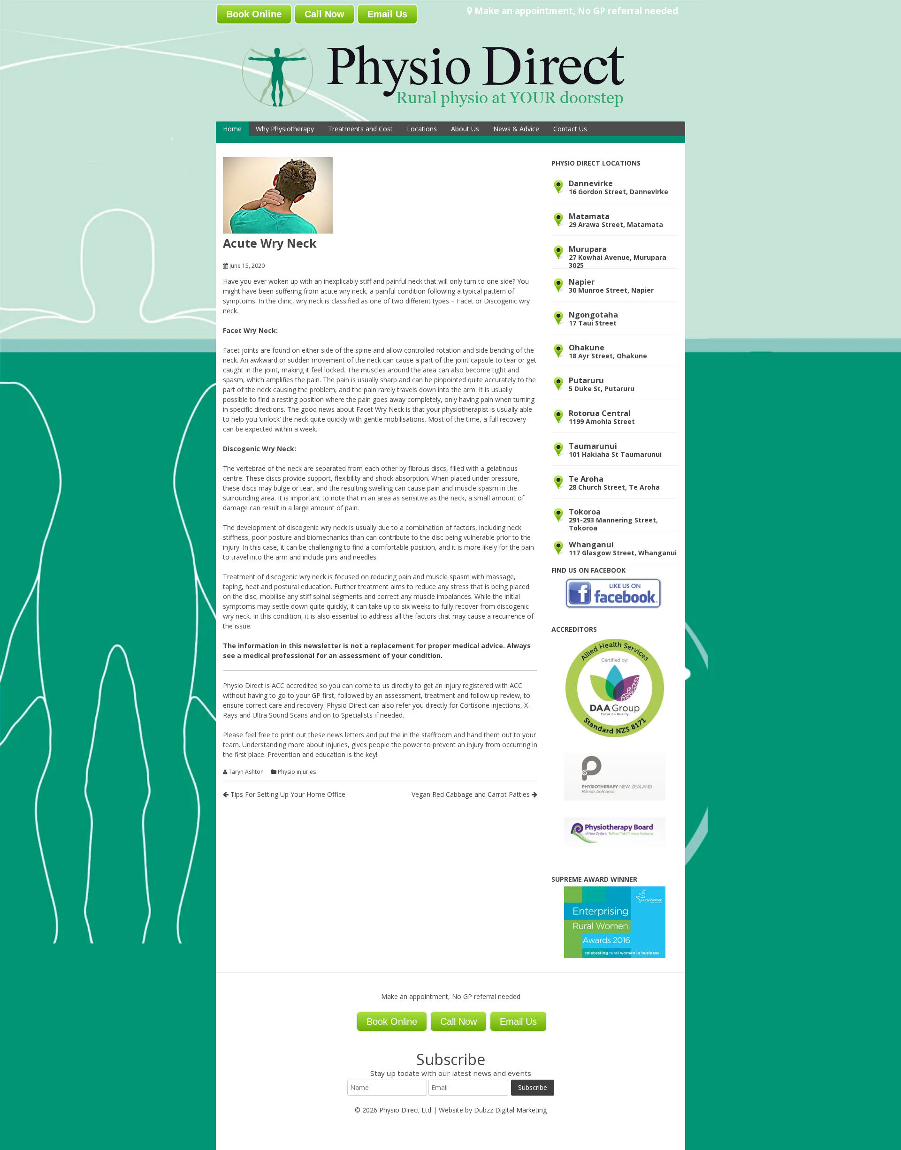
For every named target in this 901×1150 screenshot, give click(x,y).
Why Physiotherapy (285, 128)
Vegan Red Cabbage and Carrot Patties (472, 794)
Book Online (254, 14)
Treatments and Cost (360, 128)
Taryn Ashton (246, 772)
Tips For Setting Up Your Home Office (287, 794)
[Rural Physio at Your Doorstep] (448, 109)
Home (232, 128)
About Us (465, 128)
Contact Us (570, 128)
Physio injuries (297, 772)
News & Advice (516, 128)
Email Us (387, 14)
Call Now (324, 14)
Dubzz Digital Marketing (510, 1109)
